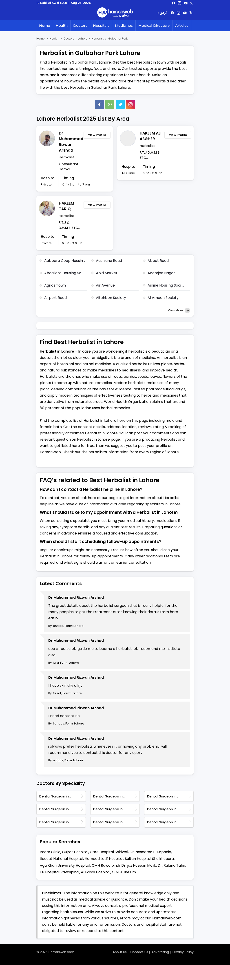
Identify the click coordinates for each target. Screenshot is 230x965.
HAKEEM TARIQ (66, 206)
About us (120, 952)
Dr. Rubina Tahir (171, 865)
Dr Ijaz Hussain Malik (138, 865)
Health (62, 25)
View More (176, 310)
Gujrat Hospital (75, 852)
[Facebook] (99, 104)
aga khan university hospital (65, 865)
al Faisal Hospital (95, 872)
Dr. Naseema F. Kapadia (150, 852)
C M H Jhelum (124, 872)
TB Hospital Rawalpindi (59, 872)
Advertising (160, 952)
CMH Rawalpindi (106, 865)
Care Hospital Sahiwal (109, 852)
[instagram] (130, 104)
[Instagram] (179, 3)
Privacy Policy (183, 952)
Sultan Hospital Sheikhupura (149, 858)
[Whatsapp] (109, 104)
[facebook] (173, 3)
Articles (181, 25)
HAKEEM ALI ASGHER (150, 136)
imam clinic (50, 852)
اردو (163, 13)
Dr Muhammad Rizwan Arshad (70, 141)
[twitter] (191, 3)
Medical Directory (154, 25)
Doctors (80, 25)
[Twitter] (120, 104)
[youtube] (186, 3)
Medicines (124, 25)
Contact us (139, 952)
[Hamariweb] (115, 13)
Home (44, 25)
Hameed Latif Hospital (104, 858)
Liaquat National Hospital (61, 858)
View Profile (97, 135)
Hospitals (101, 25)
